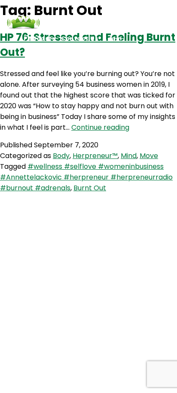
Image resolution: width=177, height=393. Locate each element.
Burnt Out (89, 188)
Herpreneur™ (95, 156)
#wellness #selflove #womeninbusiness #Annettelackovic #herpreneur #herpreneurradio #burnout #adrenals (86, 177)
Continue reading (100, 127)
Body (61, 156)
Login (113, 38)
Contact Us (79, 38)
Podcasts (39, 38)
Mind (129, 156)
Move (149, 156)
